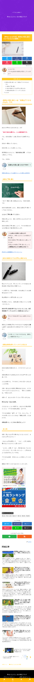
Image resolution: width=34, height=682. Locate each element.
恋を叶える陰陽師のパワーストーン (12, 252)
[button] (30, 346)
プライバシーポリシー (9, 677)
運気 (24, 516)
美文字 (15, 516)
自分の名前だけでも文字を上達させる (16, 88)
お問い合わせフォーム (24, 677)
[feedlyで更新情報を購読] (9, 536)
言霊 (20, 516)
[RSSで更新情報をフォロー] (24, 536)
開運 (28, 516)
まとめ (7, 92)
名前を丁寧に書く (11, 86)
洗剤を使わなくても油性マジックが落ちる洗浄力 (16, 173)
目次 (15, 79)
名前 (4, 516)
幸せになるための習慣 (8, 513)
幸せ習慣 (9, 516)
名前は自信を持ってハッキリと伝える (16, 90)
